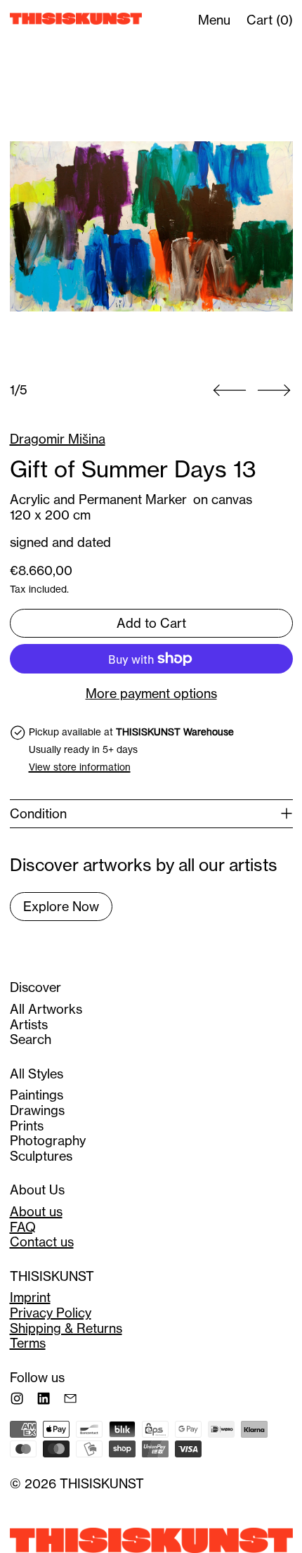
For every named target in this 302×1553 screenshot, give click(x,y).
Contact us (42, 1242)
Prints (27, 1126)
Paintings (36, 1095)
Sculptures (41, 1156)
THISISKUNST (102, 1484)
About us (36, 1212)
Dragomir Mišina (57, 439)
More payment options (151, 694)
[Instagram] (17, 1398)
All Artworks (46, 1009)
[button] (151, 226)
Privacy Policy (50, 1313)
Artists (29, 1025)
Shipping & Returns (66, 1328)
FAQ (23, 1227)
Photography (48, 1141)
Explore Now (61, 906)
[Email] (70, 1398)
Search (30, 1039)
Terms (28, 1343)
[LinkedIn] (44, 1398)
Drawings (37, 1110)
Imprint (30, 1297)
